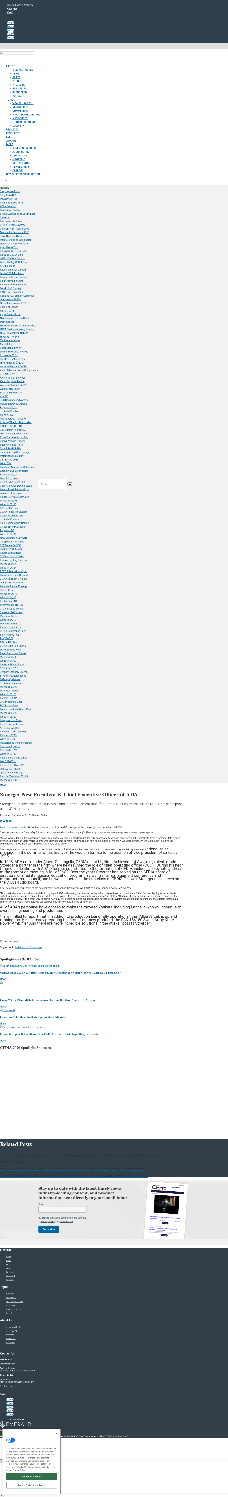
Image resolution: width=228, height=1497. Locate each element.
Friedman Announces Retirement (17, 467)
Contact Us (20, 155)
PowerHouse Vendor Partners (16, 742)
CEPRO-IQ (10, 1342)
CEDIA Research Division (13, 511)
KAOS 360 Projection (11, 292)
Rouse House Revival (11, 724)
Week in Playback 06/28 (13, 366)
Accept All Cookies (31, 1476)
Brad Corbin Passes (11, 392)
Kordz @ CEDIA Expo (11, 254)
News (15, 73)
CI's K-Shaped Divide (11, 608)
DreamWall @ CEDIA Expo (14, 262)
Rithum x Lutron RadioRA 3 (14, 284)
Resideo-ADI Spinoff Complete (17, 295)
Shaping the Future (10, 191)
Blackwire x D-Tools (11, 221)
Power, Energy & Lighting (13, 403)
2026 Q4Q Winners (10, 679)
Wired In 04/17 (8, 597)
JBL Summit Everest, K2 (13, 429)
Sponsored (19, 92)
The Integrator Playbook (13, 418)
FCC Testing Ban (9, 508)
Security (18, 125)
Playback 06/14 (8, 407)
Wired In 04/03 (8, 660)
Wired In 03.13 (8, 739)
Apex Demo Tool (9, 247)
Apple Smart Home (10, 314)
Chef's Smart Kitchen (11, 549)
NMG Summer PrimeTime (14, 433)
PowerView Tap (8, 198)
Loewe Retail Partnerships (14, 489)
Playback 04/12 (8, 616)
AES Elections (7, 265)
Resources (19, 88)
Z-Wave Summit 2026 (12, 556)
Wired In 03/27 (8, 694)
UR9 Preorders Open (11, 701)
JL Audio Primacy (9, 519)
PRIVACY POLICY (120, 1436)
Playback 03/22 (8, 712)
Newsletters (21, 166)
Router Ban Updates (11, 552)
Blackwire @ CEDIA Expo (13, 251)
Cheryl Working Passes (12, 441)
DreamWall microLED (11, 604)
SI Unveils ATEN (9, 355)
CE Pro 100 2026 (9, 459)
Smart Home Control (26, 114)
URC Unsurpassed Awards (14, 400)
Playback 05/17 (8, 474)
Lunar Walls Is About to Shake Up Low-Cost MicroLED (34, 1017)
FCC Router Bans (9, 705)
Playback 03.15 (8, 735)
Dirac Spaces (7, 321)
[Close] (56, 1433)
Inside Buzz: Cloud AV (12, 765)
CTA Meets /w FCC (10, 545)
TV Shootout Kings (10, 340)
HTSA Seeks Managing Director (17, 329)
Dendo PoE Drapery (10, 288)
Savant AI (5, 217)
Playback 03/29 (8, 686)
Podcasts (18, 96)
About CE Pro (21, 151)
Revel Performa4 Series (13, 653)
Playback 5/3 (7, 530)
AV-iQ (10, 12)
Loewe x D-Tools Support (14, 575)
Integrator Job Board (11, 720)
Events (10, 136)
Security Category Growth (13, 672)
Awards (11, 140)
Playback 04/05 (8, 657)
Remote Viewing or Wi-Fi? (14, 776)
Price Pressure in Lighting (14, 437)
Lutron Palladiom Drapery (13, 277)
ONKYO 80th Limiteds (12, 273)
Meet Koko (6, 344)
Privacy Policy (19, 1470)
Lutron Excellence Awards (14, 351)
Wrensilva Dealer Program (14, 470)
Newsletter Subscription (23, 174)
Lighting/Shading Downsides (15, 422)
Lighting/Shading (23, 122)
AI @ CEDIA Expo (9, 727)
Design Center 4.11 (10, 623)
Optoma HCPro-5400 (11, 582)
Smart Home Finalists (11, 280)
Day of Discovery (9, 478)
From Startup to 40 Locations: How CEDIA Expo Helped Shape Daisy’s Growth (49, 1034)
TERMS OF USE (105, 1436)
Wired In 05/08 (8, 504)
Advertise (12, 8)
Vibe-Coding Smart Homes (14, 523)
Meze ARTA (6, 414)
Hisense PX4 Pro (9, 336)
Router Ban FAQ (8, 601)
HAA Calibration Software (13, 537)
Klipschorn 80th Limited (13, 269)
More (9, 144)
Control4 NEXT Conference (14, 228)
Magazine (18, 159)
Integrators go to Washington (15, 239)
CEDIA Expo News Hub (12, 482)
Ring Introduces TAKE (11, 202)
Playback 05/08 (8, 500)
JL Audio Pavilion (9, 411)
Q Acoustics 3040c (10, 299)
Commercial (20, 110)
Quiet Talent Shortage (11, 772)
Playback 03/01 (8, 780)
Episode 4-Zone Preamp (13, 586)
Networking (20, 107)
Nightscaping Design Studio (15, 318)
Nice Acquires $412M (12, 362)
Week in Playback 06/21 (13, 385)
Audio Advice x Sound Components (19, 370)
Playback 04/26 (8, 563)
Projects (18, 84)
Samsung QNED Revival (13, 731)
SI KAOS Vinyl (7, 374)
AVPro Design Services (12, 377)
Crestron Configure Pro (12, 359)
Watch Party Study (10, 388)
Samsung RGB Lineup (11, 612)
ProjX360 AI (6, 638)
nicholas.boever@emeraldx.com (17, 1381)
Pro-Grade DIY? (8, 750)
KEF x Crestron (8, 206)
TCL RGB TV (6, 590)
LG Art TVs (5, 463)
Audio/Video (20, 118)
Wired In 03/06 (8, 753)
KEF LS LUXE (7, 310)
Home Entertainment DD (13, 303)
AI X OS (4, 396)
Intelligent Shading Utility (13, 757)
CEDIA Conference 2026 (13, 631)
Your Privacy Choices (88, 1436)
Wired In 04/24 (8, 567)
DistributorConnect (10, 210)
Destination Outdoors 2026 (14, 232)
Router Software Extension (14, 496)
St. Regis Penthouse (11, 683)
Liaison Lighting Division (13, 560)
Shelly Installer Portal (11, 444)
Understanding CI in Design (14, 452)
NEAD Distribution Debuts (14, 333)
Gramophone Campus (11, 515)
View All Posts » (23, 69)
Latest (10, 66)
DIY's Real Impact (9, 690)
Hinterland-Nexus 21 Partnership (18, 325)
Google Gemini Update (12, 541)
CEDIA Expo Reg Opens (13, 645)
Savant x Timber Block (12, 664)
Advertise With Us (24, 148)
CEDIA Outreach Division (13, 578)
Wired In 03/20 (8, 716)
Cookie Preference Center (31, 1485)
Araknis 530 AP (8, 698)
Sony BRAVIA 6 (8, 195)
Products (18, 81)
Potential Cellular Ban (11, 455)
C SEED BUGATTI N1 (11, 426)
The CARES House (10, 768)
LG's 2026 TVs (8, 761)
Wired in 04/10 (8, 619)
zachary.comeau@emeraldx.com (17, 1370)
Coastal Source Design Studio (16, 485)
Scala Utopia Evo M (10, 347)
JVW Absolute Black (11, 236)
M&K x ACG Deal (9, 642)
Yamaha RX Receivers (12, 493)
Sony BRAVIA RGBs (10, 448)
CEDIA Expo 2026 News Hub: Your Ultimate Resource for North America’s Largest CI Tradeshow (60, 972)
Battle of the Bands (10, 627)
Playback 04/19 (8, 593)
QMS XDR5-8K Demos (12, 258)
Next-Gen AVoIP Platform (14, 243)
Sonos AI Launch (9, 306)
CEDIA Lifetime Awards (13, 225)
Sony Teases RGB (9, 634)
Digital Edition (21, 163)
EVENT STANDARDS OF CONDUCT (63, 1436)
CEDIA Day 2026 (9, 668)
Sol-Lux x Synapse (10, 746)
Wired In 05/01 (8, 534)
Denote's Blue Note (10, 649)
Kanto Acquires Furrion (12, 381)
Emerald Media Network (20, 5)
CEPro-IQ (18, 170)
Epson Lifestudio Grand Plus (15, 709)
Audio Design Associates (14, 827)
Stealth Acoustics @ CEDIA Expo (18, 213)
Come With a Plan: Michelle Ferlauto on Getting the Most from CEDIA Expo (47, 1000)
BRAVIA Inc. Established (13, 675)
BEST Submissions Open (13, 571)
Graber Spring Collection (13, 526)
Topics (10, 99)
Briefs (16, 77)
